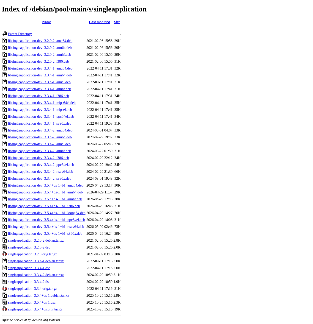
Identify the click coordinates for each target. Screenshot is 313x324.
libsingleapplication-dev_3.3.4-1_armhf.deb (39, 89)
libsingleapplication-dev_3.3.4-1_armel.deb (39, 82)
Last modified (99, 22)
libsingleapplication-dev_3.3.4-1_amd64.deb (40, 68)
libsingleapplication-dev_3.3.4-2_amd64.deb (40, 130)
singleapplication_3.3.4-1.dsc (29, 268)
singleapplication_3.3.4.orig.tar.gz (32, 288)
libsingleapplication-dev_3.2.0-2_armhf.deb (39, 54)
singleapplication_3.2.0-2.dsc (29, 247)
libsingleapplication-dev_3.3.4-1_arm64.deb (40, 75)
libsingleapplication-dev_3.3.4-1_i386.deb (38, 96)
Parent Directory (20, 34)
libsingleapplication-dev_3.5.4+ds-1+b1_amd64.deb (45, 185)
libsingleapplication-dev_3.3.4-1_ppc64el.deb (41, 116)
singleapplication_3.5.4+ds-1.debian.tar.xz (38, 295)
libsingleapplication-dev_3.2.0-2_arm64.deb (40, 48)
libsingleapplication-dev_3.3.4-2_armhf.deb (39, 151)
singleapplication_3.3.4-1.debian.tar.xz (36, 261)
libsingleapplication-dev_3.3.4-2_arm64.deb (40, 137)
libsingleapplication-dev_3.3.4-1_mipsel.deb (40, 110)
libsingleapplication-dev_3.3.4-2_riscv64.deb (40, 171)
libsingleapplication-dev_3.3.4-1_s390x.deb (39, 123)
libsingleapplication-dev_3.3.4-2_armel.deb (39, 144)
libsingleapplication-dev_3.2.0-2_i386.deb (38, 61)
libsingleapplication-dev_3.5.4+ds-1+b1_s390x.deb (45, 233)
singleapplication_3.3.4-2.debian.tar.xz (36, 275)
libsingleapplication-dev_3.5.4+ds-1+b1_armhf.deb (45, 199)
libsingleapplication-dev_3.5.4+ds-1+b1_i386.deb (44, 206)
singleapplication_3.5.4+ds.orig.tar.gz (35, 309)
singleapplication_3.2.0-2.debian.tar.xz (36, 240)
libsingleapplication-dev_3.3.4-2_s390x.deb (39, 178)
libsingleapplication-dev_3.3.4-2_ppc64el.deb (41, 165)
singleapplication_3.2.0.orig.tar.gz (32, 254)
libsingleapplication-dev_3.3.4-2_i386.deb (38, 158)
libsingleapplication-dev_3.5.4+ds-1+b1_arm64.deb (45, 192)
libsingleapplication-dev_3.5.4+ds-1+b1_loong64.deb (46, 213)
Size (117, 22)
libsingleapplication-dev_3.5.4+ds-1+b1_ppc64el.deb (46, 220)
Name (46, 22)
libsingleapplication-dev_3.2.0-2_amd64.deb (40, 41)
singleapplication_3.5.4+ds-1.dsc (31, 302)
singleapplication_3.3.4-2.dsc (29, 282)
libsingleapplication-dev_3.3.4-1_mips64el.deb (42, 103)
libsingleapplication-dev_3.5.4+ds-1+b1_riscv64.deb (46, 227)
